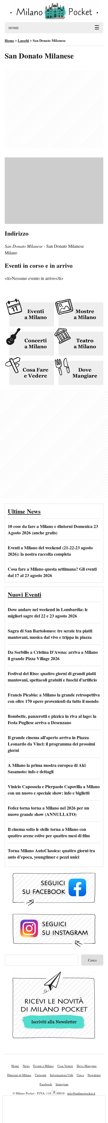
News (26, 1066)
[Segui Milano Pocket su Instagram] (54, 930)
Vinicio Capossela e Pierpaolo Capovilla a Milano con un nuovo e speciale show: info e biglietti (54, 789)
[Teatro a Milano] (78, 342)
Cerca (80, 1075)
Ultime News (24, 511)
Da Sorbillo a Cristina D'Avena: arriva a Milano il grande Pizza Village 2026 (53, 655)
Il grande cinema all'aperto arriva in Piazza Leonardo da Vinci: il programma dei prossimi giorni (51, 743)
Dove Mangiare (87, 1066)
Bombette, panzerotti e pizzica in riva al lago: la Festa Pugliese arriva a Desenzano (52, 719)
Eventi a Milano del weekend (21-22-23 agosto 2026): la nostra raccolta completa (50, 550)
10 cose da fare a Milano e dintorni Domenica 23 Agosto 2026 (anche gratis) (53, 529)
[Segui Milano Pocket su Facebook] (54, 889)
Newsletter (94, 1075)
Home (15, 1066)
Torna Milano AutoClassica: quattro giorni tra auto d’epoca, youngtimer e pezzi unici (51, 853)
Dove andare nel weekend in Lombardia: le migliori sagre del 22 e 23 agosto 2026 (48, 612)
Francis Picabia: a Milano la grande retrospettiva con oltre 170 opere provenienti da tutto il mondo (54, 697)
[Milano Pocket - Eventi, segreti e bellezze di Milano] (54, 11)
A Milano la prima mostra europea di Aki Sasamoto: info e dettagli (47, 768)
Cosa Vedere (65, 1066)
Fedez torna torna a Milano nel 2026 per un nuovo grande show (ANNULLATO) (48, 811)
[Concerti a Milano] (29, 342)
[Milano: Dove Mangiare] (78, 371)
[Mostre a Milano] (78, 313)
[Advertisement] (54, 109)
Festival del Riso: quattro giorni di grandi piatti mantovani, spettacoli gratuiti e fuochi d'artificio (52, 676)
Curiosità (40, 1075)
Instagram (62, 1084)
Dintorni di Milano (19, 1075)
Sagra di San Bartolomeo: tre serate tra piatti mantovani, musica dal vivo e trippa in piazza (50, 633)
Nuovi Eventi (24, 594)
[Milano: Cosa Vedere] (29, 371)
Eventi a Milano (43, 1066)
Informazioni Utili (61, 1075)
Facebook (46, 1084)
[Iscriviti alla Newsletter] (54, 1006)
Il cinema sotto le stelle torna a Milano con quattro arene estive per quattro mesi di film (49, 832)
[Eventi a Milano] (29, 313)
